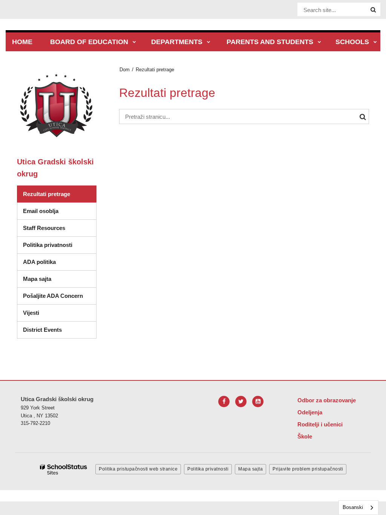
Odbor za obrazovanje (326, 400)
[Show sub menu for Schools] (375, 42)
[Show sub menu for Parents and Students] (319, 42)
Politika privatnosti (47, 245)
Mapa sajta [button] (250, 469)
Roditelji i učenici (320, 424)
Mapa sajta (37, 279)
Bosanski (353, 507)
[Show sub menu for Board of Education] (134, 42)
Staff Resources (44, 228)
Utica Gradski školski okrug (55, 168)
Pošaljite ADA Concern (53, 296)
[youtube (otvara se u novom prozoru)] (257, 401)
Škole (304, 436)
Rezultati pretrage (46, 194)
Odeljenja (309, 412)
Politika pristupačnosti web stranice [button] (138, 469)
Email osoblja (40, 211)
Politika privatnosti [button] (207, 469)
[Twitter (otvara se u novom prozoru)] (241, 401)
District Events (42, 329)
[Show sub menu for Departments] (208, 42)
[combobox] (358, 507)
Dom (124, 69)
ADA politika (39, 262)
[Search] (373, 10)
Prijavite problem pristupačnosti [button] (308, 469)
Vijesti (31, 313)
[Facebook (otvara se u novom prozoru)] (224, 401)
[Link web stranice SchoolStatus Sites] (64, 469)
